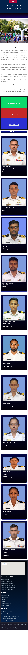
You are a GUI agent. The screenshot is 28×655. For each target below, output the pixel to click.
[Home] (21, 5)
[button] (13, 1)
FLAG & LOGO (14, 114)
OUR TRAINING (14, 125)
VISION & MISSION (14, 103)
